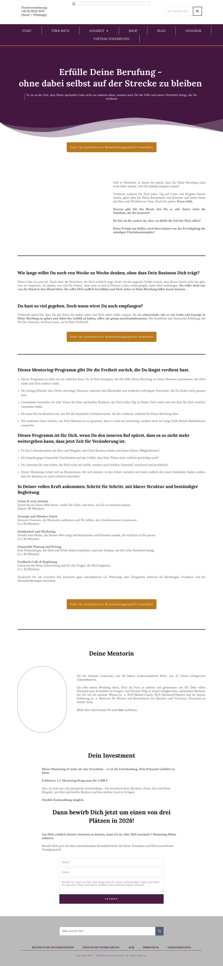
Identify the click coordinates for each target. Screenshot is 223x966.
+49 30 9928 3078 (32, 11)
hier (121, 710)
